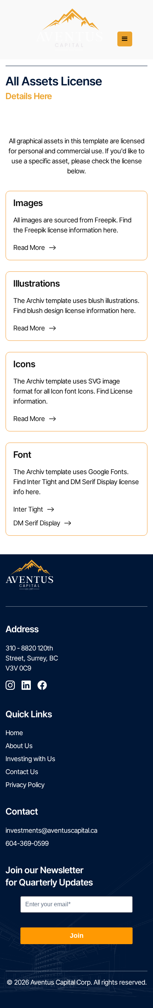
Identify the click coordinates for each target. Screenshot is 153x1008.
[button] (124, 39)
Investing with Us (30, 759)
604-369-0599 (27, 843)
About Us (19, 746)
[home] (69, 30)
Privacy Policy (25, 785)
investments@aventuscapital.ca (51, 830)
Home (14, 733)
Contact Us (22, 772)
